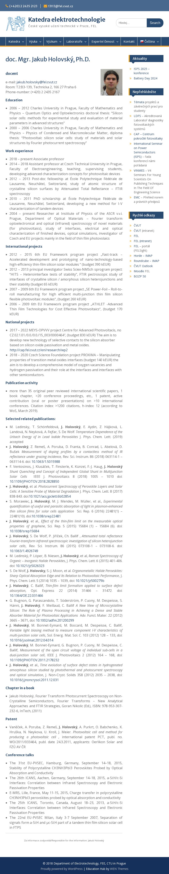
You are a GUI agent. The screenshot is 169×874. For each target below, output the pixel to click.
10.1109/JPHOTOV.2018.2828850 (34, 481)
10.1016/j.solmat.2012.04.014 (31, 640)
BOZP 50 (140, 276)
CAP (136, 134)
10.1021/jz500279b (90, 580)
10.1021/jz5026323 (30, 566)
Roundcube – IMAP (146, 261)
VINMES (139, 170)
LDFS (137, 116)
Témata (139, 102)
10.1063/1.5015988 (46, 461)
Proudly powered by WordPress (62, 869)
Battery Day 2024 (145, 78)
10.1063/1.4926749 (24, 551)
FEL (136, 236)
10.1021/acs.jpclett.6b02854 (50, 496)
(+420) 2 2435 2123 (23, 6)
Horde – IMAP (143, 256)
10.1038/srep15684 (24, 531)
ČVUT (137, 225)
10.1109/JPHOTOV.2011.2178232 (34, 660)
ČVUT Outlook (143, 266)
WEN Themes (119, 869)
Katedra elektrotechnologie (66, 19)
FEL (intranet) (143, 241)
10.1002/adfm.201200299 (55, 620)
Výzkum (51, 41)
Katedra (14, 41)
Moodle (139, 271)
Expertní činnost (103, 41)
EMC (137, 197)
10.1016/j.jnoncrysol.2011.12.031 (34, 680)
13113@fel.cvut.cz (60, 6)
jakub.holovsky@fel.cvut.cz (36, 82)
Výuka (33, 41)
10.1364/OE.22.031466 (26, 595)
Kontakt (129, 41)
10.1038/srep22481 (46, 516)
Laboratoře (74, 41)
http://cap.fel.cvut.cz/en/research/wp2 (39, 350)
